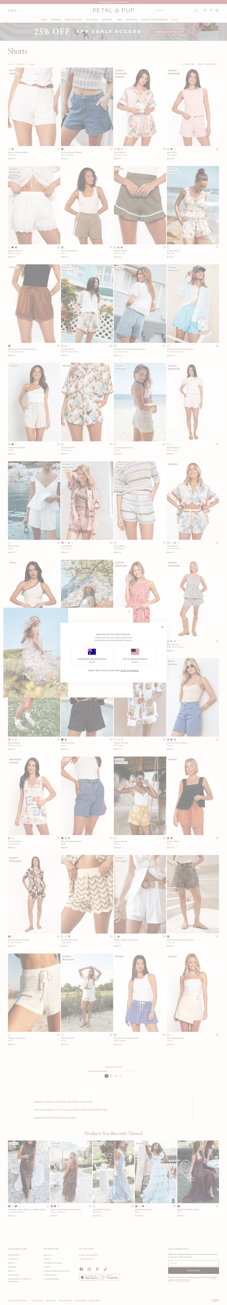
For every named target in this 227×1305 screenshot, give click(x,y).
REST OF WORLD (129, 670)
